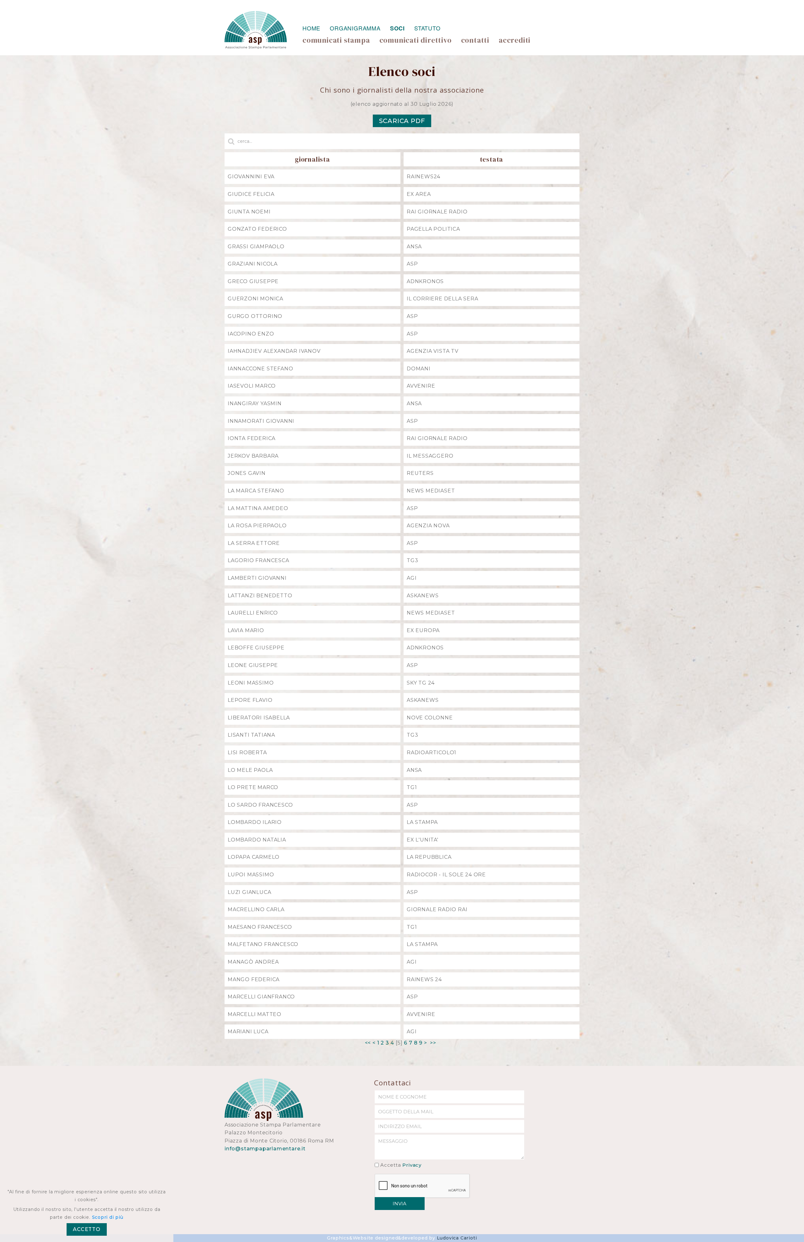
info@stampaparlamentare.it (265, 1149)
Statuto (427, 28)
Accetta (400, 1165)
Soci (397, 28)
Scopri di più (107, 1217)
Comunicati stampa (336, 40)
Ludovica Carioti (457, 1238)
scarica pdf (402, 121)
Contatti (475, 40)
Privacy (411, 1165)
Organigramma (355, 28)
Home (311, 28)
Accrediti (514, 40)
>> (433, 1043)
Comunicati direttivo (415, 40)
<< (368, 1043)
